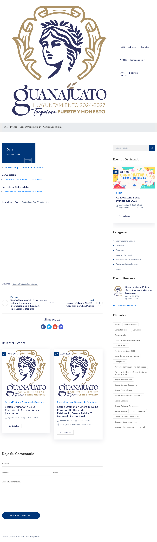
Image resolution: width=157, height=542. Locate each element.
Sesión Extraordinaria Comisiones (129, 395)
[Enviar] (152, 148)
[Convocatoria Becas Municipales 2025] (134, 178)
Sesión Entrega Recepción (126, 385)
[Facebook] (43, 326)
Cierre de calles (130, 324)
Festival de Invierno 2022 (125, 351)
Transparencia (136, 60)
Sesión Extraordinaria (123, 390)
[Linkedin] (61, 326)
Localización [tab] (10, 202)
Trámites (145, 47)
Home (5, 127)
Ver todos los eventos (124, 305)
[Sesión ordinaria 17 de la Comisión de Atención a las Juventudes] (26, 373)
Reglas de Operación (123, 380)
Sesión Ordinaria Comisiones (25, 284)
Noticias (123, 60)
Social (119, 192)
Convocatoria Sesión (125, 241)
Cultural (120, 245)
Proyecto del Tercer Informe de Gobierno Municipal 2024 (132, 373)
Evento (13, 127)
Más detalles (13, 426)
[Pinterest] (55, 326)
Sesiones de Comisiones (32, 167)
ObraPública (123, 74)
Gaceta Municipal (12, 167)
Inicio (122, 47)
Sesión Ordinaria (121, 401)
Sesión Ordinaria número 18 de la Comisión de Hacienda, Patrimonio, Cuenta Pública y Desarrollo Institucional (77, 411)
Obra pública (120, 362)
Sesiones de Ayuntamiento (128, 259)
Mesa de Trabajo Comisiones (127, 356)
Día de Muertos (121, 346)
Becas (117, 324)
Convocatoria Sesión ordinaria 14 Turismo (23, 179)
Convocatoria (120, 335)
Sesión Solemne (138, 411)
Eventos (120, 250)
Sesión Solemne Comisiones (127, 417)
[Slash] (52, 303)
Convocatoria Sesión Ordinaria (127, 340)
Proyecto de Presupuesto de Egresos (130, 367)
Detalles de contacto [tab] (35, 202)
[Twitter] (49, 326)
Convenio (137, 330)
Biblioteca (133, 73)
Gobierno (132, 47)
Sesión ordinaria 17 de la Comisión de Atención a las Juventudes (22, 410)
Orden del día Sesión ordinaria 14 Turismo (23, 191)
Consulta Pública (122, 330)
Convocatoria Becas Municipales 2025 (128, 199)
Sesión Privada (121, 411)
